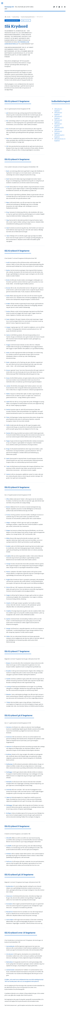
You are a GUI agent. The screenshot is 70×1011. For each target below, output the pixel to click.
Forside (8, 16)
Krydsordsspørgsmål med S (28, 16)
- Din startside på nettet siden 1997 (19, 8)
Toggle (3, 3)
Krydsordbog (15, 16)
